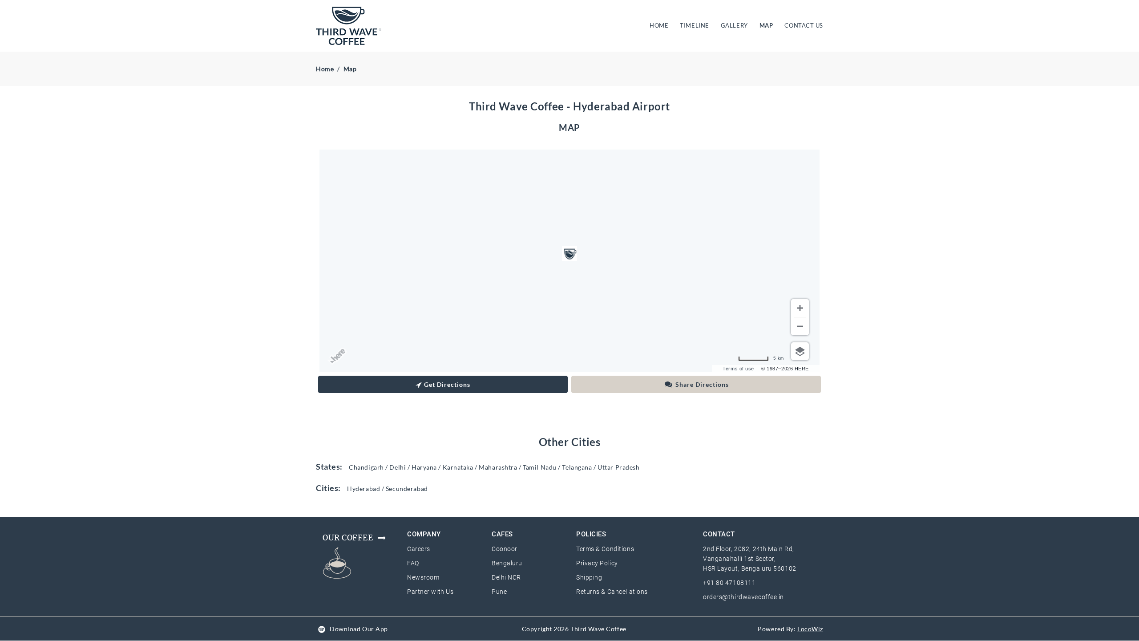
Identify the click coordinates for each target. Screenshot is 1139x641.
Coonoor (504, 548)
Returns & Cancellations (612, 591)
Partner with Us (430, 591)
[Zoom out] (800, 326)
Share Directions (702, 384)
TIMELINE (694, 25)
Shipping (589, 577)
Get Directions (447, 384)
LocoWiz (810, 629)
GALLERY (734, 25)
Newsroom (423, 577)
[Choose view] (800, 351)
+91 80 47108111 (729, 582)
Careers (418, 548)
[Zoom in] (800, 308)
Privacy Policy (597, 563)
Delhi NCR (506, 577)
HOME (661, 25)
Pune (499, 591)
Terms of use (738, 368)
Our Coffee (348, 538)
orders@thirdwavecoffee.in (743, 596)
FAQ (413, 563)
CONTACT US (803, 25)
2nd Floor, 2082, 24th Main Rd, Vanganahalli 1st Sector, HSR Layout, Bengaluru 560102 (749, 558)
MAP (766, 25)
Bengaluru (507, 563)
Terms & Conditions (605, 548)
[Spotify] (322, 629)
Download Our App (359, 629)
